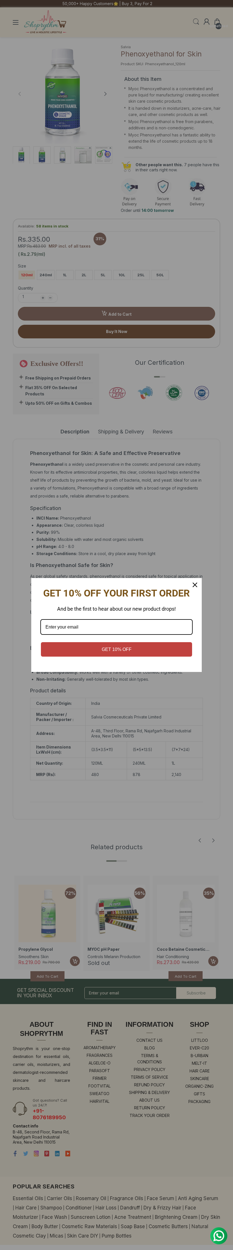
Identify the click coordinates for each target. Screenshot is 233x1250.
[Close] (195, 585)
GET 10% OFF (117, 649)
